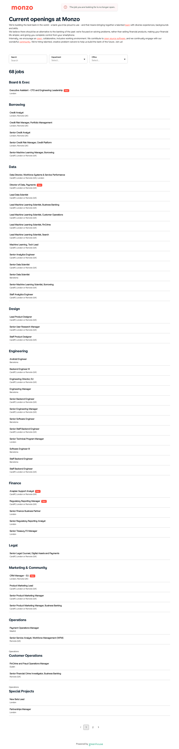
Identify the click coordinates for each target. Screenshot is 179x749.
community (24, 41)
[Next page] (98, 727)
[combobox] (51, 60)
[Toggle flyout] (84, 59)
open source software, (115, 38)
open (39, 38)
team (127, 25)
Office (94, 57)
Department (56, 57)
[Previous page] (80, 727)
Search (14, 57)
